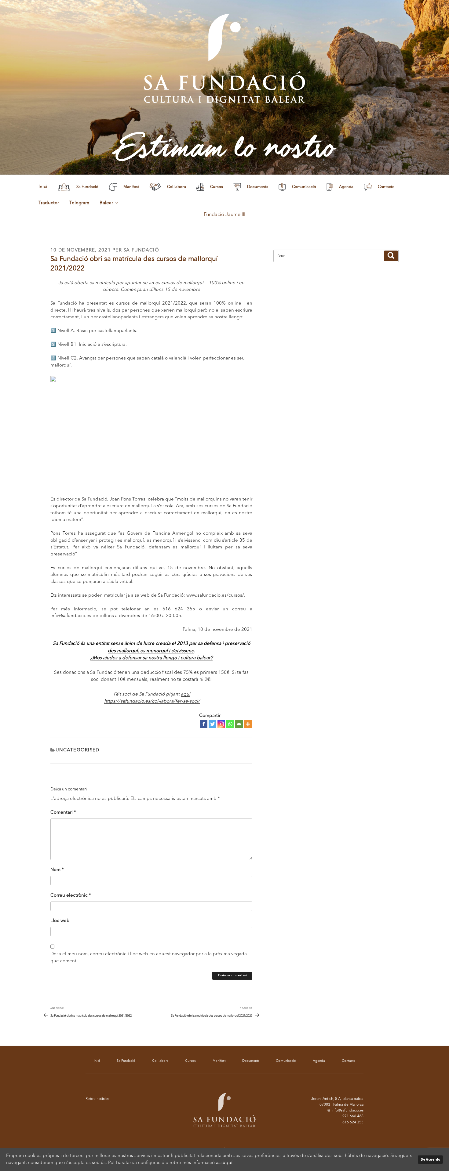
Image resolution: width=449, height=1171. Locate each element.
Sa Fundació (141, 250)
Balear (106, 203)
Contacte (348, 1061)
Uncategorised (77, 750)
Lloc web (60, 921)
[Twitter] (212, 724)
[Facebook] (203, 724)
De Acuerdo (430, 1159)
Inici (42, 187)
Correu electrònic (70, 895)
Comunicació (286, 1061)
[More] (248, 724)
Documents (250, 1061)
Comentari (63, 812)
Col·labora (160, 1061)
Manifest (219, 1061)
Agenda (319, 1061)
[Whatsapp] (230, 724)
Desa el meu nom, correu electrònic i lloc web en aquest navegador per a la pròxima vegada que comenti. (148, 957)
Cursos (190, 1061)
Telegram (79, 203)
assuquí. (225, 1163)
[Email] (239, 724)
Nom (57, 870)
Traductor (48, 203)
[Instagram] (221, 724)
